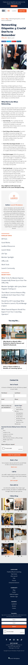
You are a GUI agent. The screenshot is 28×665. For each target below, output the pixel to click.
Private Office (19, 416)
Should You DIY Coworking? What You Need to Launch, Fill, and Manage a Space (14, 303)
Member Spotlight (7, 257)
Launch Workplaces (17, 205)
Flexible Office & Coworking (14, 572)
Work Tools (5, 264)
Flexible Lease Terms (7, 439)
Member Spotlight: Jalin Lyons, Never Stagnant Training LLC (13, 287)
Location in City (6, 432)
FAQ (14, 578)
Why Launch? (14, 576)
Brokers (14, 606)
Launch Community (8, 268)
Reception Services (20, 418)
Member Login (14, 596)
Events (14, 592)
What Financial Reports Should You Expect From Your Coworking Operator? (13, 311)
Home (3, 19)
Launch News (5, 250)
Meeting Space (19, 413)
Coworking (18, 407)
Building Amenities (7, 436)
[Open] (7, 504)
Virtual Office (19, 420)
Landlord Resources (8, 246)
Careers (14, 608)
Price (4, 430)
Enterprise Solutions (14, 582)
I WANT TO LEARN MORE (14, 455)
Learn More (14, 6)
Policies (14, 580)
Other (4, 441)
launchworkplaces (7, 499)
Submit (14, 626)
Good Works (5, 242)
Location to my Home (8, 434)
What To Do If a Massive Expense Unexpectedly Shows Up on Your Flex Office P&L (13, 280)
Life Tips (4, 253)
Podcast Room (19, 415)
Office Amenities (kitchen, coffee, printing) (12, 438)
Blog (7, 19)
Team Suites (14, 574)
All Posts (4, 239)
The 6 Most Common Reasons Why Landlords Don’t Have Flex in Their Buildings (13, 294)
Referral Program (14, 594)
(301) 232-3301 (14, 480)
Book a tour (14, 467)
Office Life (4, 38)
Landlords (14, 604)
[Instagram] (12, 509)
